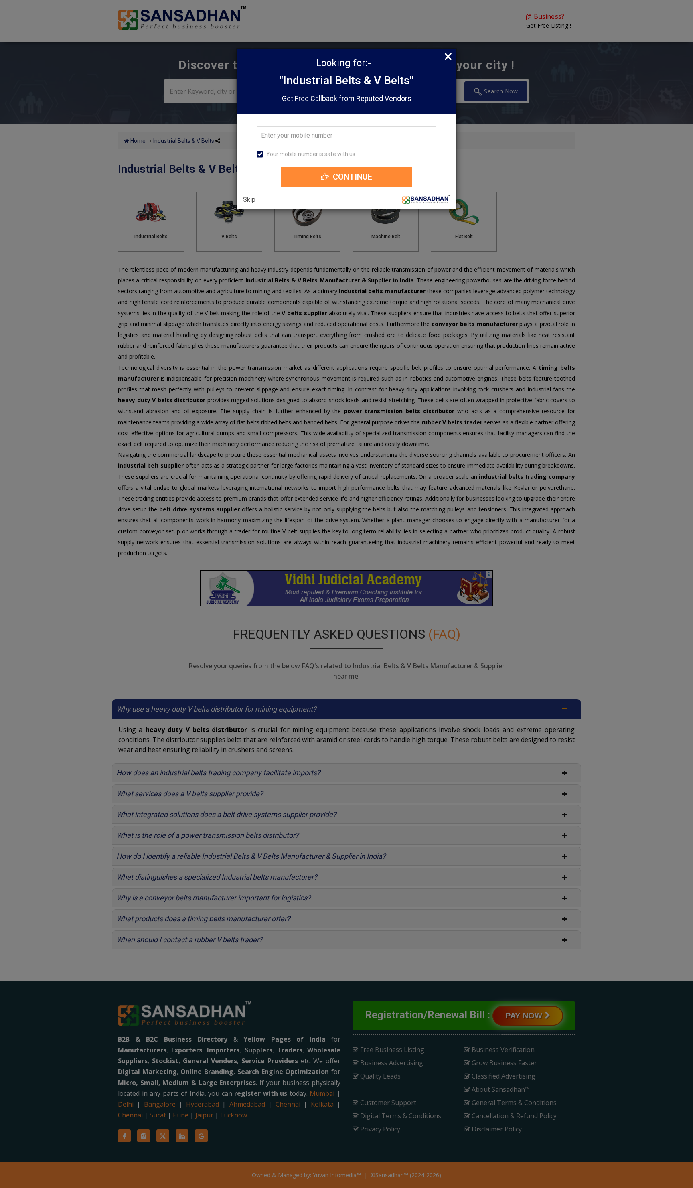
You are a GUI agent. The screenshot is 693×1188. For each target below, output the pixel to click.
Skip (249, 200)
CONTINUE (351, 177)
